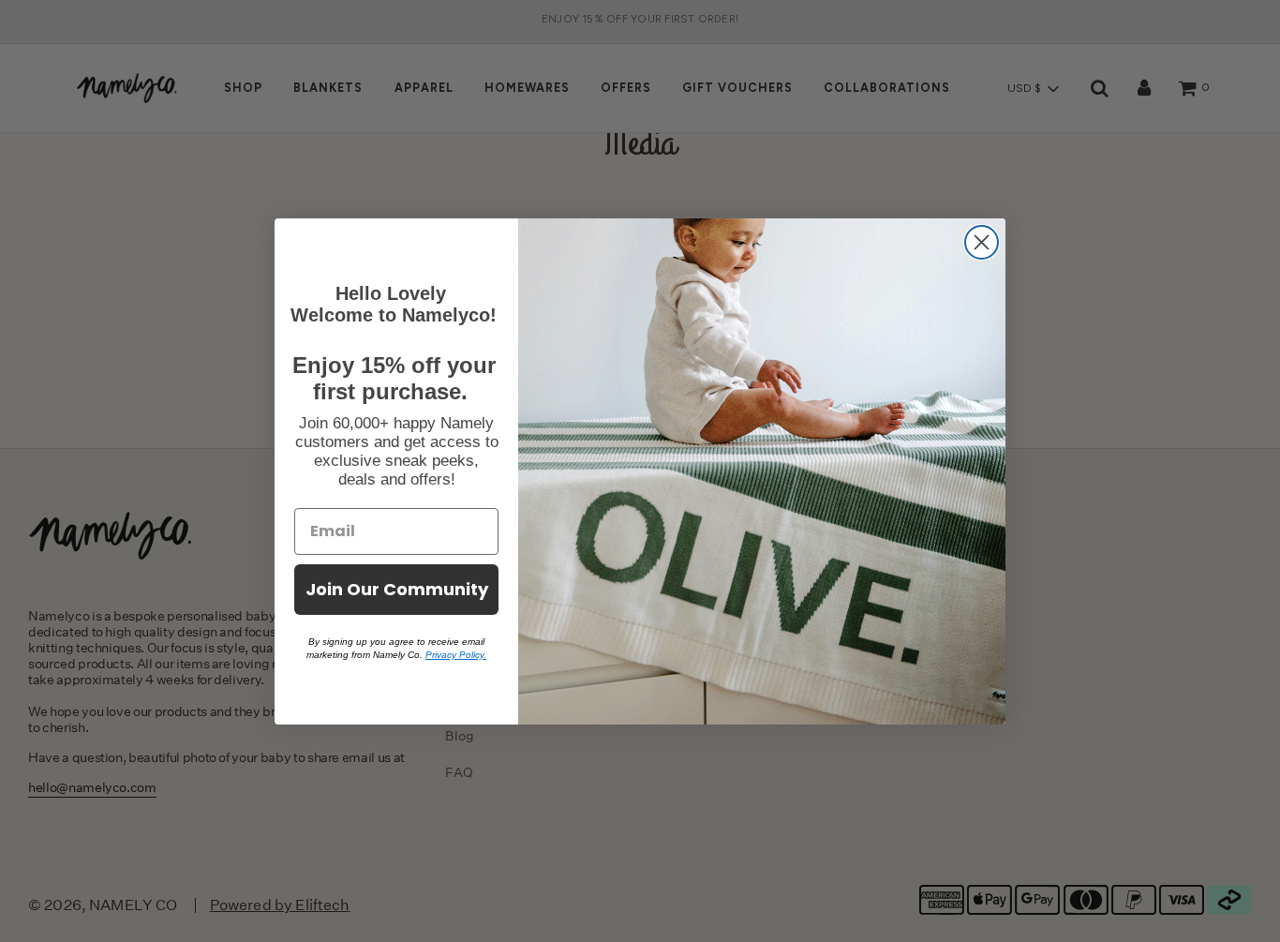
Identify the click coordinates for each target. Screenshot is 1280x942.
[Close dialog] (981, 242)
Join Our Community (396, 589)
